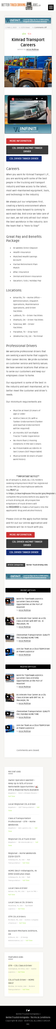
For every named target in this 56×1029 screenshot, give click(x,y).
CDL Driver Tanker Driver (23, 158)
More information (20, 141)
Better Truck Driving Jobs (37, 565)
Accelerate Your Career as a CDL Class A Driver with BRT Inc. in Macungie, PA (31, 621)
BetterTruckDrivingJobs (17, 1017)
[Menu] (51, 7)
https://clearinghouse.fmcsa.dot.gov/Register (32, 493)
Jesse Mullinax (32, 49)
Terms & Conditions (40, 1017)
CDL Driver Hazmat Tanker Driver (27, 150)
